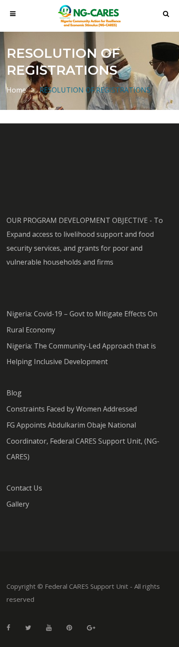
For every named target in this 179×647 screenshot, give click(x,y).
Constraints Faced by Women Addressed (72, 409)
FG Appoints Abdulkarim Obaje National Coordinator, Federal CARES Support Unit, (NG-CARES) (83, 441)
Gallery (18, 504)
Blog (14, 393)
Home (16, 90)
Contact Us (24, 488)
